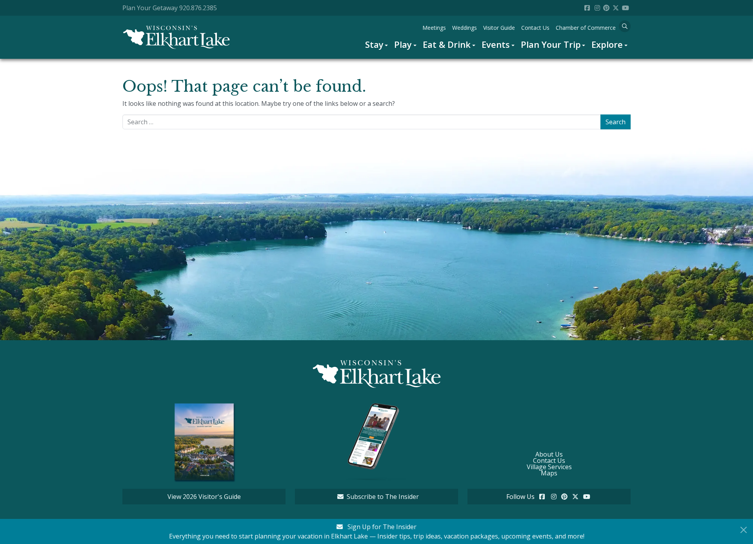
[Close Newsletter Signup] (743, 530)
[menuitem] (376, 44)
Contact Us (535, 27)
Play (403, 44)
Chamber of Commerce (586, 27)
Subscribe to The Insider (383, 496)
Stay (374, 44)
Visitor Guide (499, 27)
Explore (607, 44)
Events (496, 44)
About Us (549, 454)
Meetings (434, 27)
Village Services (549, 467)
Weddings (464, 27)
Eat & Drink (447, 44)
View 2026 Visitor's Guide (204, 496)
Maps (549, 473)
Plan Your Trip (551, 44)
